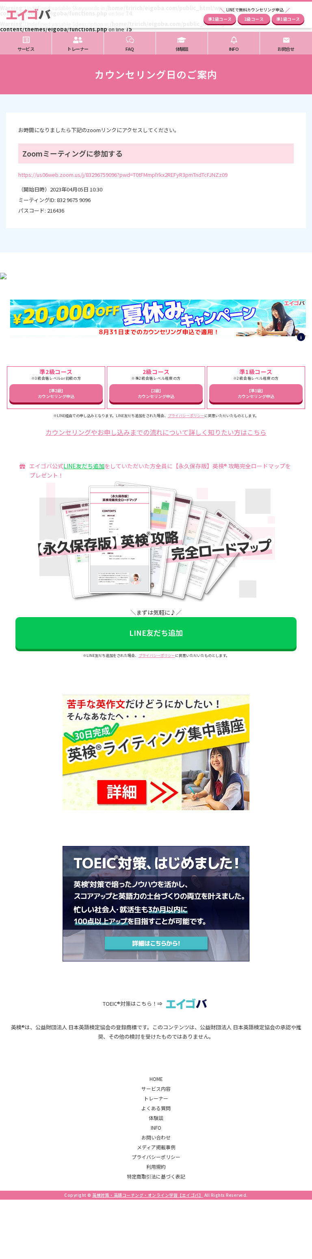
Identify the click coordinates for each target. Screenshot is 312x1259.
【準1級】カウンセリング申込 (256, 393)
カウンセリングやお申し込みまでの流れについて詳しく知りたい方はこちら (156, 432)
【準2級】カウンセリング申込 (56, 393)
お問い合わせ (156, 1137)
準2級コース (220, 19)
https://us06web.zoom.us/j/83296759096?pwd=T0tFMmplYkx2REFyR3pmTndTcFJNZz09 (123, 174)
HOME (156, 1078)
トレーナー (156, 1098)
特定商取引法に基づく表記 (156, 1176)
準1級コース (288, 19)
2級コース (254, 19)
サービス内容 (156, 1088)
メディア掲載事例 (156, 1147)
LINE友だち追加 (83, 466)
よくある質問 (156, 1108)
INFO (156, 1127)
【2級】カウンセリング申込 (156, 393)
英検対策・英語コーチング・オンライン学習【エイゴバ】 (147, 1195)
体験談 (156, 1117)
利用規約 (156, 1166)
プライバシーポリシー (186, 415)
